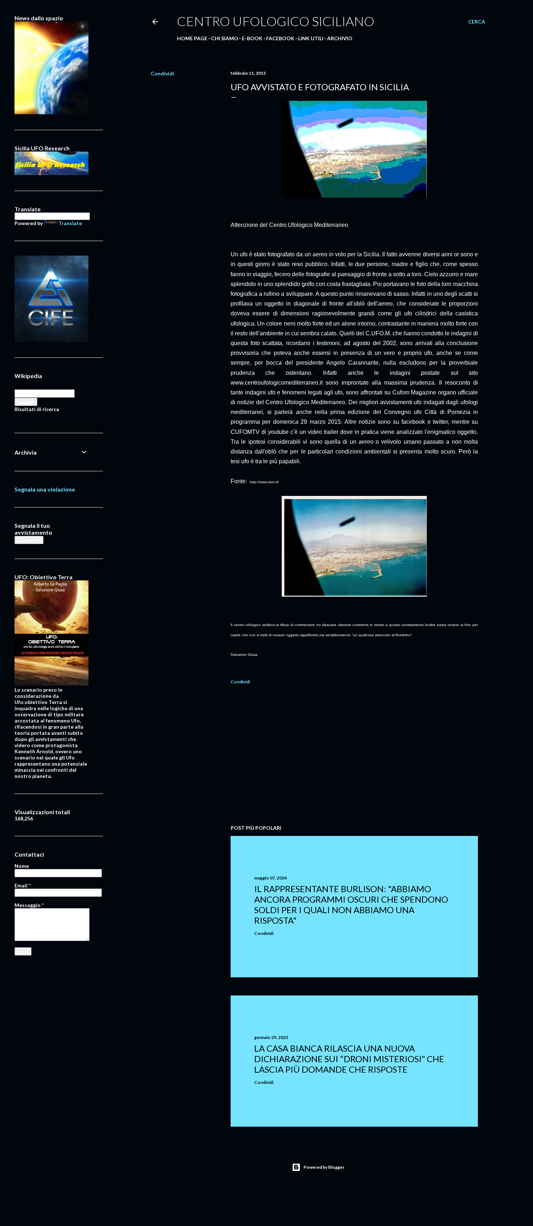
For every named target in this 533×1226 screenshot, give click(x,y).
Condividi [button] (162, 73)
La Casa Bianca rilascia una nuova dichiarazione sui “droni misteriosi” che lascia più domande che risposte (349, 1058)
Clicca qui (29, 540)
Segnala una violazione (45, 489)
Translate (70, 223)
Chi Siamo (224, 38)
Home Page (192, 38)
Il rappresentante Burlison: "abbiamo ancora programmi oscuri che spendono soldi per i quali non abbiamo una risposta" (351, 904)
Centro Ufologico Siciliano (275, 21)
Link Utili (310, 38)
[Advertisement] (354, 756)
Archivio (339, 38)
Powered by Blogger (323, 1167)
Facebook (280, 38)
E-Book (252, 38)
